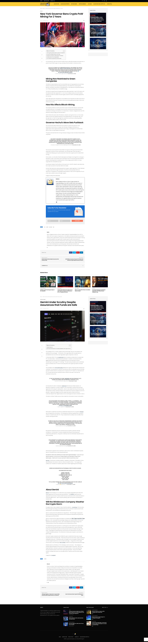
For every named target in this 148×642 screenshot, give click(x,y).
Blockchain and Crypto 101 (99, 3)
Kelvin (41, 20)
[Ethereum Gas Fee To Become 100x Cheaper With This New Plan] (88, 612)
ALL (107, 607)
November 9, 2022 (73, 381)
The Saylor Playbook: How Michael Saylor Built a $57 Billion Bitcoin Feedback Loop (98, 291)
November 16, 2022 (70, 406)
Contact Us (77, 636)
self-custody (62, 542)
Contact (109, 3)
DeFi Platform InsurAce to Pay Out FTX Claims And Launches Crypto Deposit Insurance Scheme (74, 260)
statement (64, 385)
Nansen (47, 460)
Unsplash (53, 555)
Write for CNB (64, 636)
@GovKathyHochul (65, 67)
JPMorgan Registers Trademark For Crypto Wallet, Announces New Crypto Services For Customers (51, 595)
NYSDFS (72, 494)
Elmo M (41, 308)
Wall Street (60, 288)
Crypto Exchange (42, 299)
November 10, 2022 (71, 425)
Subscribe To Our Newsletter (53, 57)
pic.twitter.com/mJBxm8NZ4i (65, 483)
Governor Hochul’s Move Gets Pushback (55, 55)
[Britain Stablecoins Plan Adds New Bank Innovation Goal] (98, 31)
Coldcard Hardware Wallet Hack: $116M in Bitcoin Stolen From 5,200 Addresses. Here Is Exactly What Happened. (97, 19)
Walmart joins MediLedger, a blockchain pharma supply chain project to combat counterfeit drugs (99, 623)
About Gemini (50, 347)
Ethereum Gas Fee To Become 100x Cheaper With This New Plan (98, 612)
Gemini (47, 492)
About (60, 636)
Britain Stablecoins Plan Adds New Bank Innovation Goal (97, 33)
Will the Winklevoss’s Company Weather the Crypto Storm (59, 348)
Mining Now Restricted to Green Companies (56, 52)
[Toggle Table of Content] (63, 51)
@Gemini (67, 378)
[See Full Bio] (74, 200)
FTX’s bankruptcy (59, 367)
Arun (91, 22)
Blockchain (56, 3)
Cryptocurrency (82, 3)
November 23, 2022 (72, 73)
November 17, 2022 (71, 484)
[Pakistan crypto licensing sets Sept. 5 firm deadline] (48, 281)
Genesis (82, 411)
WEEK (103, 607)
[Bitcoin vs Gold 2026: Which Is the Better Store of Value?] (82, 281)
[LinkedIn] (56, 202)
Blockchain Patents (65, 3)
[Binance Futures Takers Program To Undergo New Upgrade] (88, 617)
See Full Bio (71, 200)
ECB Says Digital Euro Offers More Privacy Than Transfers (97, 45)
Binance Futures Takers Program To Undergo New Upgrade (98, 617)
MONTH (105, 607)
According (74, 507)
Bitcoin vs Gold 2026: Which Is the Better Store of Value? (82, 290)
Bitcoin (93, 288)
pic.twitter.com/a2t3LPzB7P (65, 72)
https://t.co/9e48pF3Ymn (65, 405)
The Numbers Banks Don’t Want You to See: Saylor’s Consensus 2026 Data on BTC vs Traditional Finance (65, 291)
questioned (60, 357)
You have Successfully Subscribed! (54, 58)
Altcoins (90, 3)
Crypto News (93, 35)
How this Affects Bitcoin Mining (53, 54)
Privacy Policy (70, 636)
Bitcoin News (74, 3)
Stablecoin (71, 616)
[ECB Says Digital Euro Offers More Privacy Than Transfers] (98, 43)
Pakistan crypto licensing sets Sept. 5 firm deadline (47, 290)
